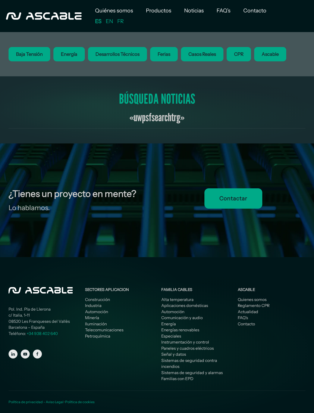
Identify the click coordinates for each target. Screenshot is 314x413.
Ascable (270, 54)
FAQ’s (223, 10)
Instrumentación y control (185, 342)
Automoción (96, 311)
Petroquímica (97, 336)
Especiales (171, 336)
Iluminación (96, 324)
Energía (69, 54)
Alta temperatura (177, 299)
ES (98, 21)
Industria (93, 305)
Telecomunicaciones (104, 329)
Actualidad (248, 311)
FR (120, 21)
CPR (239, 54)
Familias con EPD (177, 378)
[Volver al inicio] (44, 16)
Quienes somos (252, 299)
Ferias (164, 54)
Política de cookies (80, 402)
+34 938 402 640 (42, 333)
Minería (92, 317)
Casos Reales (202, 54)
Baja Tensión (29, 54)
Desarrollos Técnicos (117, 54)
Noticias (194, 10)
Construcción (97, 299)
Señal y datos (173, 354)
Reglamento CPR (254, 305)
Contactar (233, 198)
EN (109, 21)
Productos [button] (158, 10)
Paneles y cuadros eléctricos (187, 348)
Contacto (254, 10)
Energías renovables (180, 329)
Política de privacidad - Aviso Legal (36, 402)
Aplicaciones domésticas (184, 305)
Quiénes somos (114, 10)
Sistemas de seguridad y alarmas (192, 372)
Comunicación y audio (182, 317)
